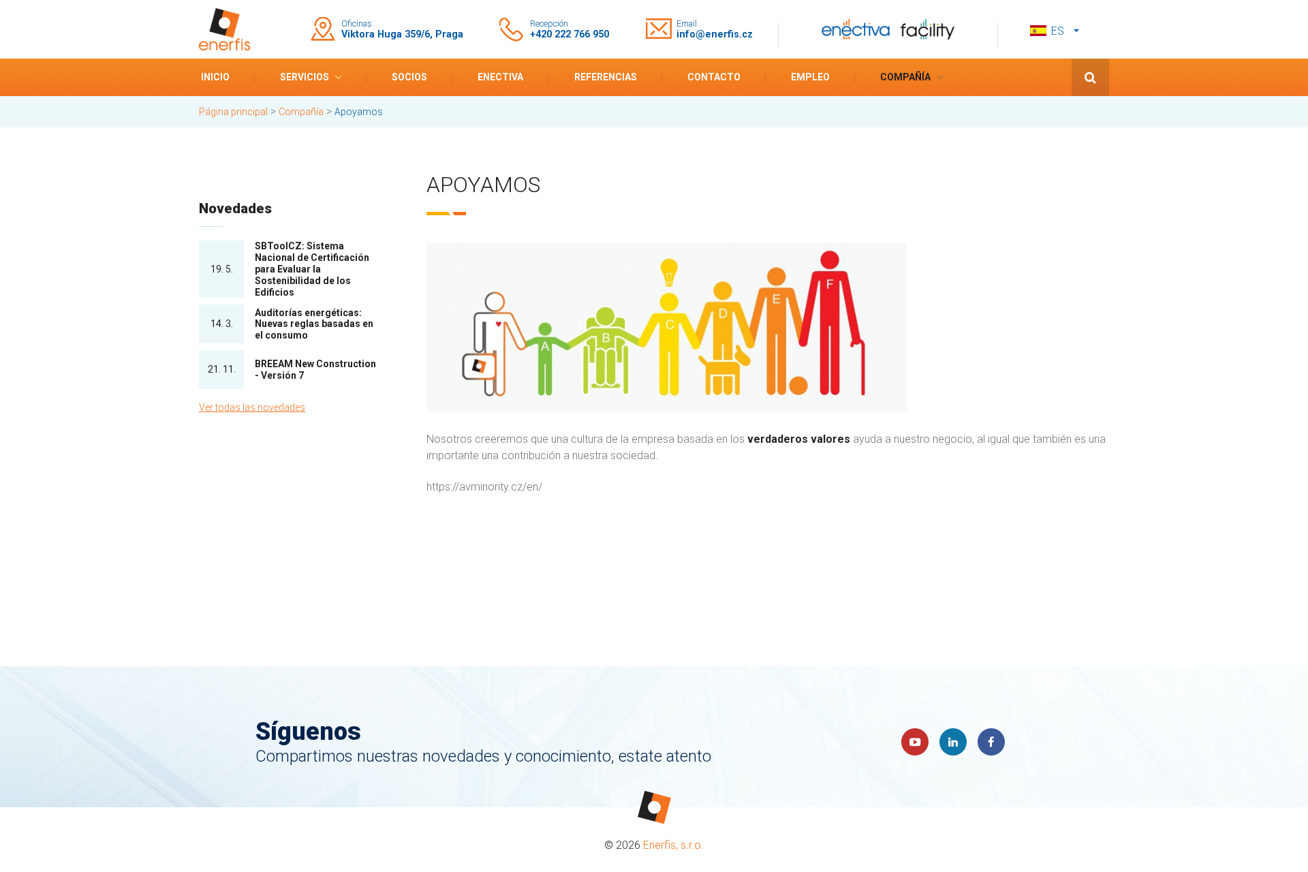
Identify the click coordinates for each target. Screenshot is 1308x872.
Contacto (714, 77)
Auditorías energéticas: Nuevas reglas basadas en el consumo (314, 324)
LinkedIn (953, 742)
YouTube (915, 742)
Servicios (304, 77)
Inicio (215, 77)
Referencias (605, 77)
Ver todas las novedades (252, 407)
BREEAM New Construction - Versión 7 (315, 369)
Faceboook (991, 742)
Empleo (810, 77)
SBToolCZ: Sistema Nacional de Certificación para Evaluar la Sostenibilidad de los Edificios (312, 268)
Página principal (233, 111)
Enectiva (500, 77)
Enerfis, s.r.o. (673, 845)
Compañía (905, 77)
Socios (409, 77)
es (1057, 31)
